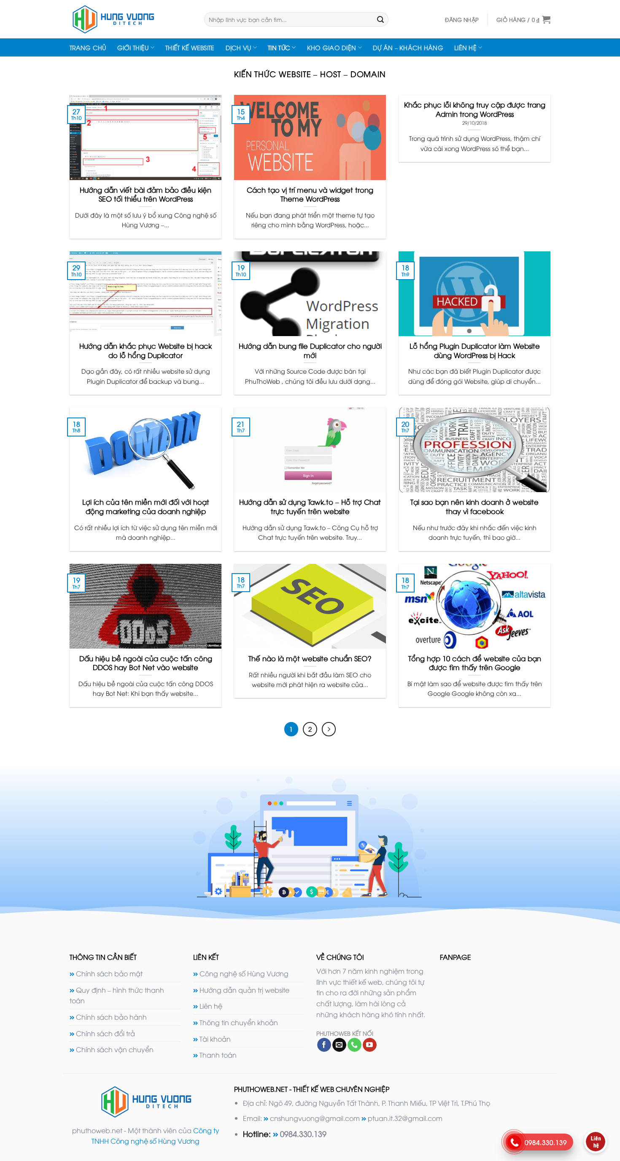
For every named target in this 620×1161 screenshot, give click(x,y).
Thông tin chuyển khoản (238, 1022)
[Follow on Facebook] (324, 1045)
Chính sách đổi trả (105, 1033)
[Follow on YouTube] (370, 1045)
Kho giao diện (331, 47)
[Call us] (354, 1045)
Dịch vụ (238, 47)
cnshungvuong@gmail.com (315, 1118)
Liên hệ (465, 47)
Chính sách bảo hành (111, 1016)
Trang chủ (88, 47)
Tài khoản (215, 1038)
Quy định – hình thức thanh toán (117, 995)
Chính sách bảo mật (109, 973)
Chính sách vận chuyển (115, 1049)
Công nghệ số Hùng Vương (243, 973)
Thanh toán (218, 1054)
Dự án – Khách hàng (408, 47)
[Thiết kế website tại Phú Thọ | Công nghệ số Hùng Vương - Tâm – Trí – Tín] (130, 19)
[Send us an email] (339, 1045)
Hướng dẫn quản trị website (244, 989)
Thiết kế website (190, 47)
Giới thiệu (133, 47)
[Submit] (380, 19)
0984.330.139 (303, 1133)
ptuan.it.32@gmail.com (405, 1118)
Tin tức (279, 47)
